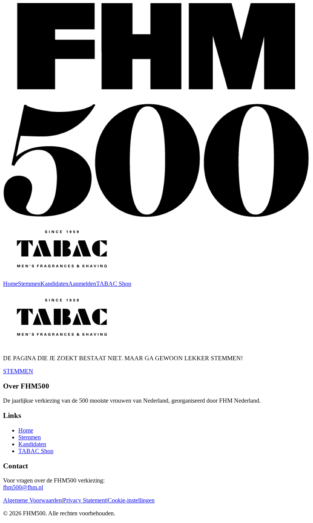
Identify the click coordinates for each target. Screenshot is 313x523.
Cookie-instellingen (131, 500)
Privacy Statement (84, 500)
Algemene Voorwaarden (32, 500)
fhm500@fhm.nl (23, 487)
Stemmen (29, 283)
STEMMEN (18, 371)
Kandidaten (54, 283)
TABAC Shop (113, 283)
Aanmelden (82, 283)
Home (10, 283)
